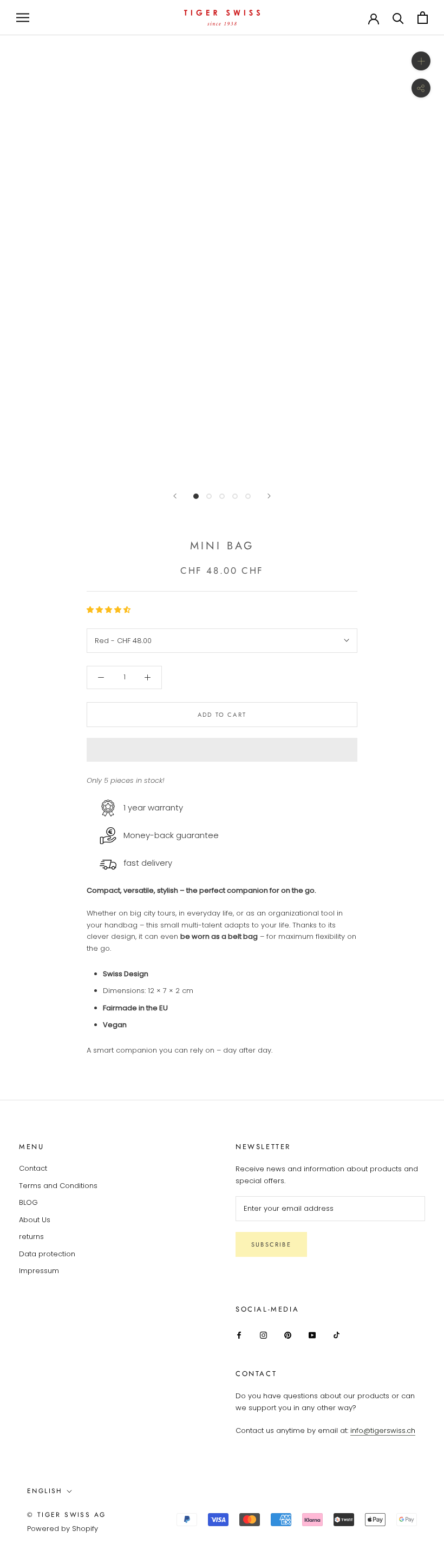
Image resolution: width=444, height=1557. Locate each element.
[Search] (398, 17)
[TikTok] (336, 1334)
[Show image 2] (209, 496)
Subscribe (271, 1244)
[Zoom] (421, 60)
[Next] (269, 496)
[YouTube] (312, 1334)
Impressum (39, 1271)
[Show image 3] (222, 496)
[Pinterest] (287, 1334)
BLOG (28, 1202)
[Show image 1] (196, 496)
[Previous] (175, 496)
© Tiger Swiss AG (66, 1515)
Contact (33, 1168)
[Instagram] (263, 1334)
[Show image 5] (248, 496)
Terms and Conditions (58, 1185)
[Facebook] (239, 1334)
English (45, 1491)
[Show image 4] (235, 496)
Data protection (47, 1254)
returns (31, 1236)
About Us (34, 1220)
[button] (110, 610)
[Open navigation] (22, 17)
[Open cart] (422, 17)
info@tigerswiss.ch (382, 1430)
